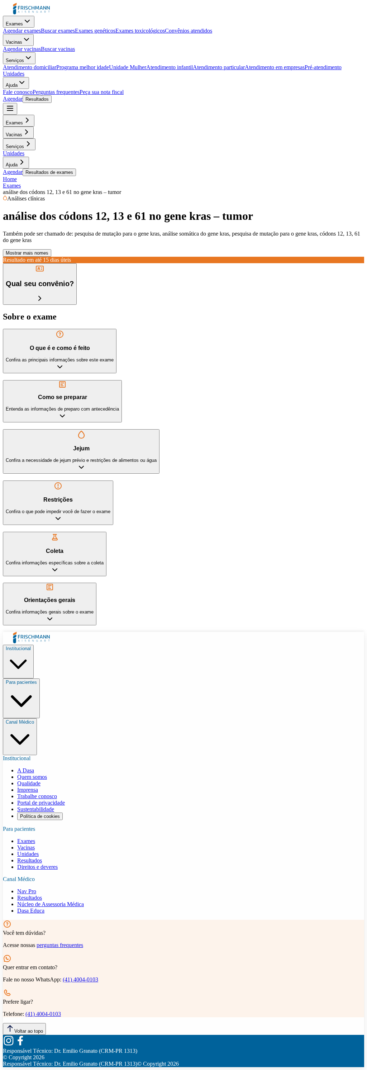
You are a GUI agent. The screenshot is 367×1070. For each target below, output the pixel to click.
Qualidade (28, 783)
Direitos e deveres (37, 867)
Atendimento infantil (169, 67)
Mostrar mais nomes (27, 253)
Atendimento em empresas (275, 67)
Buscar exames (58, 31)
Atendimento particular (219, 67)
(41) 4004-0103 (80, 979)
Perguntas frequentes (56, 92)
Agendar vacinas (22, 49)
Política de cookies (40, 816)
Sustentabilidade (35, 809)
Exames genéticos (95, 31)
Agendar (13, 99)
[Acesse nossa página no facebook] (20, 1044)
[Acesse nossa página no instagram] (8, 1044)
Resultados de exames (49, 172)
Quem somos (32, 777)
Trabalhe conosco (37, 796)
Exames (14, 24)
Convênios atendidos (188, 31)
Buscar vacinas (58, 49)
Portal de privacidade (41, 803)
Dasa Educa (30, 911)
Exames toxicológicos (140, 31)
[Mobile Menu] (10, 109)
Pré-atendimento (323, 67)
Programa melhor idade (82, 67)
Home (10, 179)
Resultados (37, 99)
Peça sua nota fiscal (102, 92)
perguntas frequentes (60, 945)
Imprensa (27, 790)
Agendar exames (22, 31)
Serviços (15, 60)
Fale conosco (18, 92)
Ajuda (12, 85)
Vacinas (14, 42)
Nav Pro (26, 891)
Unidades (13, 74)
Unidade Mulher (127, 67)
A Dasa (25, 770)
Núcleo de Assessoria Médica (50, 904)
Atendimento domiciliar (29, 67)
